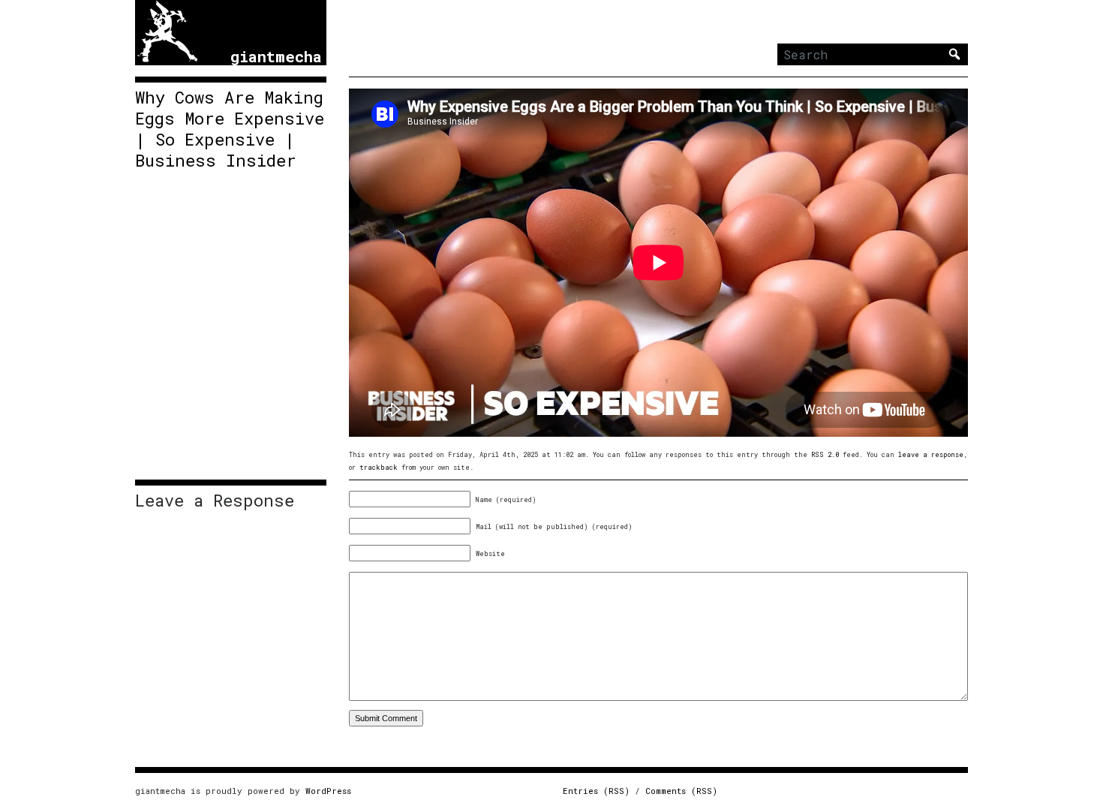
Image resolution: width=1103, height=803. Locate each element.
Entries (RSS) (596, 790)
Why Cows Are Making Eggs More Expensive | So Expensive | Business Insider (229, 129)
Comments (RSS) (681, 790)
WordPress (328, 790)
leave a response (930, 454)
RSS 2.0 (825, 454)
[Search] (954, 54)
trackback (378, 467)
